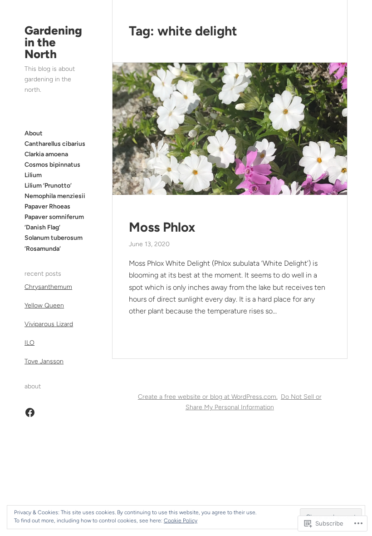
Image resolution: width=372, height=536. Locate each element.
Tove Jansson (44, 361)
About (33, 133)
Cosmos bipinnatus (52, 165)
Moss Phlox (162, 227)
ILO (29, 343)
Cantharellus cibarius (54, 144)
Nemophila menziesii (54, 196)
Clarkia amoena (46, 154)
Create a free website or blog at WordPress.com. (208, 397)
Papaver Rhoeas (47, 206)
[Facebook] (29, 412)
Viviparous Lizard (48, 324)
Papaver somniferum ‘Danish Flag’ (54, 222)
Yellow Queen (44, 305)
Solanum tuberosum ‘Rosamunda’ (53, 243)
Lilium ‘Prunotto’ (48, 185)
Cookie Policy (180, 520)
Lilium (33, 175)
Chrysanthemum (48, 287)
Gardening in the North (53, 42)
